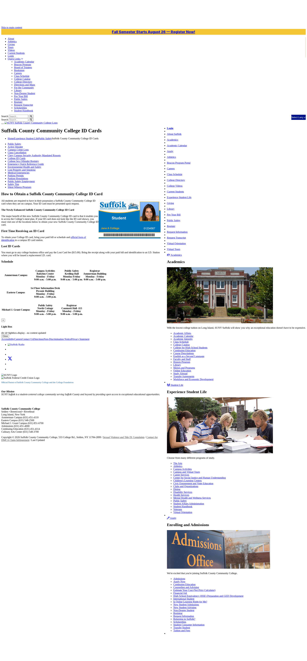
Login (11, 56)
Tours (10, 47)
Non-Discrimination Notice (57, 339)
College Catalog (22, 79)
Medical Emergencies (18, 172)
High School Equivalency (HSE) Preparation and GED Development (208, 596)
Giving (11, 44)
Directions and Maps (24, 84)
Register (18, 102)
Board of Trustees (23, 67)
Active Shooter (15, 146)
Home (11, 138)
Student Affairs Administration (188, 503)
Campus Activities (182, 469)
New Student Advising (184, 607)
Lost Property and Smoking (21, 169)
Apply (170, 151)
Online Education (182, 370)
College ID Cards (16, 158)
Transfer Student (181, 627)
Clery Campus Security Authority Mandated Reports (34, 155)
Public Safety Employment (21, 181)
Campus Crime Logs (18, 149)
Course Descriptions (183, 353)
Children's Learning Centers (187, 480)
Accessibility (7, 339)
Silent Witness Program (19, 187)
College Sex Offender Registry (23, 161)
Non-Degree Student (24, 93)
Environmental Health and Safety (24, 167)
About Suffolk (174, 134)
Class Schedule (21, 76)
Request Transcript (23, 105)
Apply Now (179, 581)
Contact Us (27, 339)
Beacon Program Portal (178, 162)
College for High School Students (190, 347)
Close (5, 336)
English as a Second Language (188, 356)
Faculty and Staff (182, 359)
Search (4, 116)
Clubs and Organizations (185, 486)
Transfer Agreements (183, 376)
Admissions (179, 578)
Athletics (12, 41)
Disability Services (182, 492)
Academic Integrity (183, 339)
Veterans (177, 509)
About (11, 38)
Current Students (175, 191)
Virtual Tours (173, 249)
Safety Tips (13, 184)
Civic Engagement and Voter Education (193, 483)
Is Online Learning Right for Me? (190, 601)
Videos (11, 50)
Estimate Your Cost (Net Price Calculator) (194, 590)
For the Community (24, 87)
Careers (18, 73)
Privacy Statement (80, 339)
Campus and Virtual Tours (186, 472)
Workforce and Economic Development (193, 379)
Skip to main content (11, 27)
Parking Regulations (18, 178)
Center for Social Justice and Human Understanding (199, 477)
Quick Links (14, 58)
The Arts (177, 463)
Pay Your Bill (21, 96)
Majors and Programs (184, 367)
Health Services (181, 495)
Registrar (177, 613)
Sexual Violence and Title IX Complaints (123, 437)
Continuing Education (184, 350)
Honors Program (181, 362)
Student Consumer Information (189, 624)
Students (16, 53)
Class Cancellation (17, 152)
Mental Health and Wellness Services (192, 498)
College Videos (174, 185)
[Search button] (31, 116)
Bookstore (19, 70)
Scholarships (20, 107)
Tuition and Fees (181, 630)
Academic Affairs (182, 333)
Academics (172, 139)
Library (18, 90)
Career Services (181, 474)
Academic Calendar (24, 61)
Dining (176, 489)
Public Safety (21, 99)
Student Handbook (23, 110)
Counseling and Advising (186, 587)
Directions (38, 339)
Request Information (177, 232)
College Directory (23, 81)
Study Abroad (180, 373)
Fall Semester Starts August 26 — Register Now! (153, 32)
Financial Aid (180, 593)
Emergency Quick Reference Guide (26, 164)
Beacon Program (22, 64)
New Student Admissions (186, 604)
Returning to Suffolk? (184, 619)
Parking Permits (16, 175)
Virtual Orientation (176, 243)
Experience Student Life (179, 197)
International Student (183, 598)
